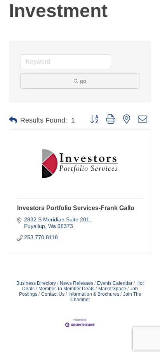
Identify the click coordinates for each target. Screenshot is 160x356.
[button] (13, 120)
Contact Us (52, 294)
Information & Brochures (93, 294)
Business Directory (36, 283)
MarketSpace (112, 288)
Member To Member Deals (66, 288)
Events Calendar (114, 283)
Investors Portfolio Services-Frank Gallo (75, 208)
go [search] (83, 81)
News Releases (76, 283)
